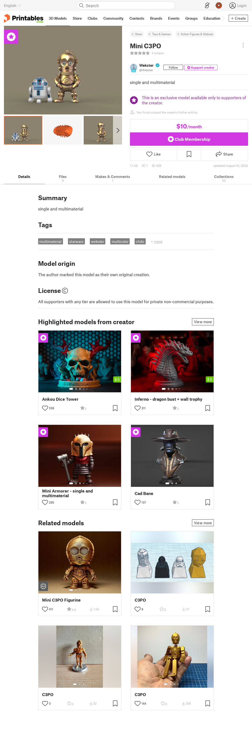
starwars (76, 241)
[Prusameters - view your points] (219, 5)
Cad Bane (144, 493)
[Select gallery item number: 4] (84, 389)
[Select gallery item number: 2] (76, 389)
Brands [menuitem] (156, 18)
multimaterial (50, 241)
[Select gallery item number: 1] (71, 389)
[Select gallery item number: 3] (80, 389)
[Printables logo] (23, 18)
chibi (140, 241)
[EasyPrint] (207, 5)
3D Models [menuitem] (58, 18)
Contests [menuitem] (136, 18)
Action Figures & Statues (197, 34)
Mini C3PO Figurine (61, 600)
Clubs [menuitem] (92, 18)
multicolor (120, 241)
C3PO (140, 600)
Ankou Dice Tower (60, 399)
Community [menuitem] (113, 18)
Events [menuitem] (173, 18)
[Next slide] (117, 130)
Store (138, 34)
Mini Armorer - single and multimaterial (67, 493)
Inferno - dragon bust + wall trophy (168, 399)
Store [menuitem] (77, 18)
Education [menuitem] (212, 18)
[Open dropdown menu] (243, 45)
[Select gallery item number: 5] (87, 389)
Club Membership (192, 139)
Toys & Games (161, 34)
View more (203, 321)
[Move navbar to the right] (223, 18)
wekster (97, 241)
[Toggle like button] (45, 408)
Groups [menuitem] (191, 18)
